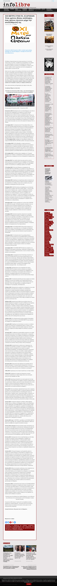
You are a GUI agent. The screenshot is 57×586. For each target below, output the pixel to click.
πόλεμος (51, 250)
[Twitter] (53, 1)
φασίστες (51, 255)
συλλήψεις (47, 255)
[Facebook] (52, 1)
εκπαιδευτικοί (47, 234)
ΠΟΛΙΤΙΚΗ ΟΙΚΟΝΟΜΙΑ (6, 10)
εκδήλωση (47, 231)
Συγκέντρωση (47, 222)
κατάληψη (46, 241)
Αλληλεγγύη (47, 214)
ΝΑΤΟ (49, 218)
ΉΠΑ (46, 212)
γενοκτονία (47, 228)
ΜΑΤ (45, 218)
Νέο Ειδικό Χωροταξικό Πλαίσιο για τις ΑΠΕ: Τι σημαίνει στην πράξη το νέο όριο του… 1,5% (49, 142)
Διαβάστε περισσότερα (47, 201)
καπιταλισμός (47, 240)
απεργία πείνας (47, 225)
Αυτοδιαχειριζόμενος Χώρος (49, 46)
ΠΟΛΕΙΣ (43, 9)
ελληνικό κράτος (48, 235)
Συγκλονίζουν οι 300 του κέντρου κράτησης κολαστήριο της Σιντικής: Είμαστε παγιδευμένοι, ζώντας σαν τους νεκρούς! (49, 107)
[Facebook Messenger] (15, 521)
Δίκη (46, 215)
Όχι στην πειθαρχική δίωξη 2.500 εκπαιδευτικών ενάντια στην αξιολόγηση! (49, 129)
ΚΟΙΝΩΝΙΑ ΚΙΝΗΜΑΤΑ (24, 10)
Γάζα (51, 214)
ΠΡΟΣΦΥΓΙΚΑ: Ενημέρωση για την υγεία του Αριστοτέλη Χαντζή (49, 155)
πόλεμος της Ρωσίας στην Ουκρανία (48, 252)
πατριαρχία (47, 248)
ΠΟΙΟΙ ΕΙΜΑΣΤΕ (49, 34)
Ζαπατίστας (50, 215)
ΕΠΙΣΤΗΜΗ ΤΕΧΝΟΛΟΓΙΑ (49, 10)
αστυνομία (47, 227)
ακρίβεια (46, 224)
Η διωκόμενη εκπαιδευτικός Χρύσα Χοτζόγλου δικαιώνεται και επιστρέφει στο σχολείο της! (20, 555)
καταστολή (47, 244)
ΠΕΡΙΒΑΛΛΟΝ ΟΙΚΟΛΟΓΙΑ (31, 10)
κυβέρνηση (50, 247)
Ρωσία (51, 221)
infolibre (15, 24)
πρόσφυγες (47, 250)
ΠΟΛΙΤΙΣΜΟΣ (38, 9)
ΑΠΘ (48, 212)
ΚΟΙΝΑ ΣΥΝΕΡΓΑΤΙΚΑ (18, 10)
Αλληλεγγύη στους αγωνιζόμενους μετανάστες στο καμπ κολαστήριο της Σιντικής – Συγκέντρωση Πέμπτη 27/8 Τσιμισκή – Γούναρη (49, 80)
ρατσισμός (47, 254)
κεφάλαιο (51, 244)
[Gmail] (13, 521)
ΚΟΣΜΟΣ (12, 9)
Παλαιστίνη (47, 221)
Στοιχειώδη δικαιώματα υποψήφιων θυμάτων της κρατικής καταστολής (48, 171)
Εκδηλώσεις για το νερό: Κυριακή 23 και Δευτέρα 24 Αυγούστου (49, 136)
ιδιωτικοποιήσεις (48, 237)
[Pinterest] (10, 521)
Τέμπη (52, 222)
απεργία (50, 224)
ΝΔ (51, 218)
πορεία (51, 248)
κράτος (46, 247)
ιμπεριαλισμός (47, 238)
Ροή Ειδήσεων (49, 74)
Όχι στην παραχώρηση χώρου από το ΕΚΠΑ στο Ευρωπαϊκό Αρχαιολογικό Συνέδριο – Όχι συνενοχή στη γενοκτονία (48, 97)
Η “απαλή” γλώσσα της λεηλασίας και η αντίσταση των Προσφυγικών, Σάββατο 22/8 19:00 (49, 149)
